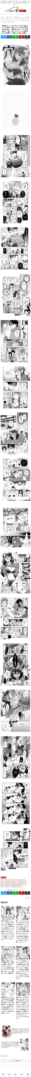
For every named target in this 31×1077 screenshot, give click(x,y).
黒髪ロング (20, 886)
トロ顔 (19, 880)
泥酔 (12, 882)
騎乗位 (15, 886)
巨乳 (8, 882)
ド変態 (23, 880)
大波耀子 (4, 877)
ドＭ (14, 880)
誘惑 (19, 884)
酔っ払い (9, 886)
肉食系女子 (8, 884)
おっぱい (4, 880)
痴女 (25, 882)
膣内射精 (14, 884)
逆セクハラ (24, 884)
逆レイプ (4, 886)
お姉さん (9, 880)
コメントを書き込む (15, 1060)
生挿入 (21, 882)
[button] (28, 498)
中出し (3, 882)
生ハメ (16, 882)
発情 (3, 884)
